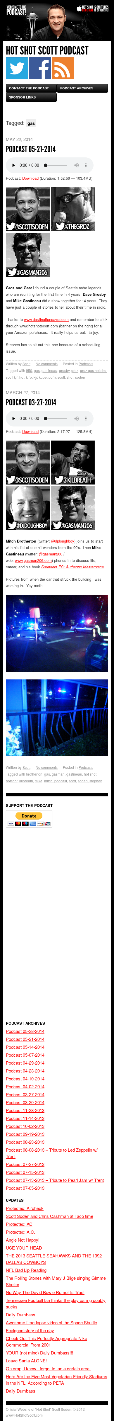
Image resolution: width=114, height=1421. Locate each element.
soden (80, 377)
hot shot (90, 773)
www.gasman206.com (33, 560)
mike (38, 780)
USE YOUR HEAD (24, 1248)
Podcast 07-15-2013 (25, 1172)
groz (74, 370)
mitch (48, 780)
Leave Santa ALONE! (26, 1360)
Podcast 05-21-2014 (31, 149)
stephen (95, 780)
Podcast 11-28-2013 (25, 1110)
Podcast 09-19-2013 (25, 1134)
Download (30, 178)
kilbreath (26, 780)
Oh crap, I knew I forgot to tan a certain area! (48, 1368)
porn (52, 377)
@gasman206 (50, 554)
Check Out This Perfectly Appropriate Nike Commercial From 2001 (46, 1341)
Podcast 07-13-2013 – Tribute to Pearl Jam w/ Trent (55, 1180)
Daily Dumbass (20, 1314)
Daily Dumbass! (21, 1391)
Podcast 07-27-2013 (25, 1164)
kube (43, 377)
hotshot (12, 780)
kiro (29, 377)
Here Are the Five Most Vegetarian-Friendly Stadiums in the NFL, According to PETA (56, 1379)
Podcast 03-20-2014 (25, 1102)
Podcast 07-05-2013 (25, 1188)
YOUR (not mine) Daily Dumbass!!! (39, 1352)
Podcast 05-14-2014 (25, 1047)
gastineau (49, 370)
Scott (26, 363)
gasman (58, 773)
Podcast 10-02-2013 (25, 1126)
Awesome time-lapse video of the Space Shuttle (51, 1322)
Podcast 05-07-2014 (25, 1055)
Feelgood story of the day (30, 1330)
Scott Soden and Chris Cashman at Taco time (49, 1216)
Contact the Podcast (29, 88)
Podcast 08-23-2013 (25, 1142)
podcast (60, 780)
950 (29, 370)
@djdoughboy (62, 541)
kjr (35, 377)
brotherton (34, 773)
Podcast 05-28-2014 (25, 1031)
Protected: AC (19, 1224)
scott (61, 377)
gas (37, 370)
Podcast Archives (76, 88)
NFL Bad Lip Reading (26, 1270)
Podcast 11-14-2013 (25, 1118)
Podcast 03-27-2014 (31, 402)
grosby (64, 370)
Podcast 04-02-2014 (25, 1086)
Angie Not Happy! (22, 1240)
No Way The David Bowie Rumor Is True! (45, 1292)
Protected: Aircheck (25, 1208)
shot (70, 377)
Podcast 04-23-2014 (25, 1071)
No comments (47, 363)
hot (21, 377)
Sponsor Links (22, 97)
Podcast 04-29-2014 (25, 1063)
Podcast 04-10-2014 (25, 1078)
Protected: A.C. (20, 1232)
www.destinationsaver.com (46, 319)
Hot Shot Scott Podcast (47, 50)
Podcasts (86, 363)
